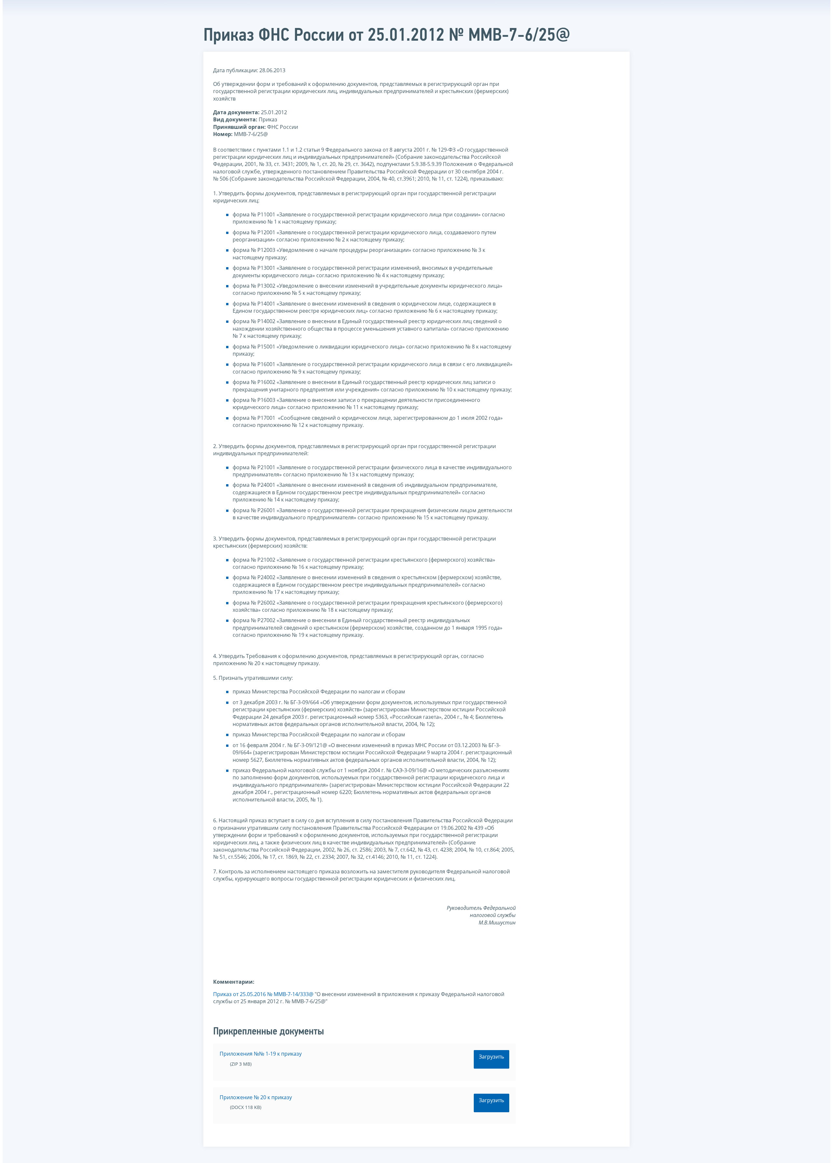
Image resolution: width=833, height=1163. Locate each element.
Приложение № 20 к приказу (256, 1097)
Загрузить (491, 1056)
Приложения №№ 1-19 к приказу (261, 1053)
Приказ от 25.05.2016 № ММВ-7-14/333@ (263, 994)
